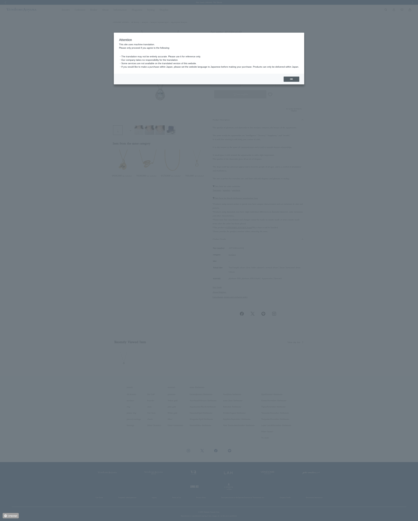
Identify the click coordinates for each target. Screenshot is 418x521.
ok (291, 79)
